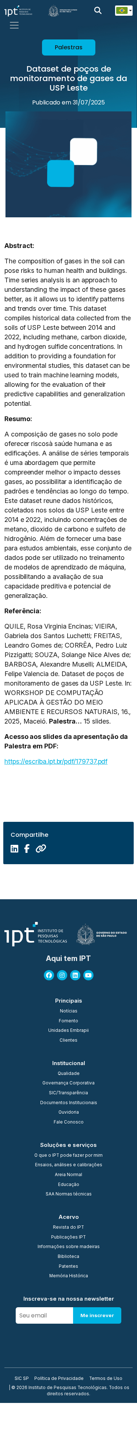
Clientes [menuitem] (68, 1040)
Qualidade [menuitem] (69, 1074)
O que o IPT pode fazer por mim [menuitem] (68, 1155)
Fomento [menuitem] (68, 1021)
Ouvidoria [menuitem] (68, 1112)
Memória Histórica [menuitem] (68, 1276)
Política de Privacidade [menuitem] (59, 1379)
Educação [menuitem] (68, 1185)
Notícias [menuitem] (68, 1011)
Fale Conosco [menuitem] (69, 1122)
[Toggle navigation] (14, 25)
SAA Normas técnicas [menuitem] (69, 1194)
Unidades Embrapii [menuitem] (68, 1031)
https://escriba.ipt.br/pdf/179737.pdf (55, 761)
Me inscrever (97, 1315)
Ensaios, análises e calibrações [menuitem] (68, 1165)
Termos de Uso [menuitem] (105, 1379)
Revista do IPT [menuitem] (68, 1227)
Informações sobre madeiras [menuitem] (69, 1247)
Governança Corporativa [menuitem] (68, 1083)
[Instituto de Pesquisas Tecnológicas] (18, 10)
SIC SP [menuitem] (22, 1379)
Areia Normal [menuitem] (68, 1175)
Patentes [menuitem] (68, 1267)
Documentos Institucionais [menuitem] (68, 1103)
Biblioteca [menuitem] (68, 1257)
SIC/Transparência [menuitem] (68, 1093)
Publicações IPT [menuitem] (68, 1237)
